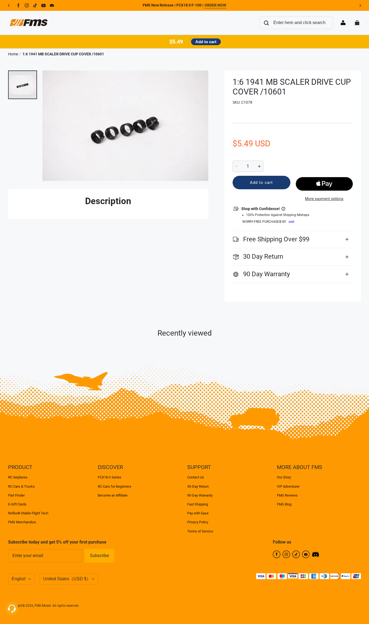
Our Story (284, 477)
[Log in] (343, 22)
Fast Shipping (197, 504)
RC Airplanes (18, 477)
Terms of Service (200, 531)
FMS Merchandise (22, 522)
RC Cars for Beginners (114, 486)
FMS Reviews (287, 495)
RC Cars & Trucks (21, 486)
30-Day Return (198, 486)
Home (13, 54)
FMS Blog (284, 504)
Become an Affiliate (113, 495)
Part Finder (16, 495)
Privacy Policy (197, 522)
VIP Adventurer (288, 486)
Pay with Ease (198, 513)
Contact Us (195, 477)
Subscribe (99, 555)
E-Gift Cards (17, 504)
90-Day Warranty (200, 495)
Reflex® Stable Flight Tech (28, 513)
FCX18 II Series (109, 477)
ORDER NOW (215, 5)
